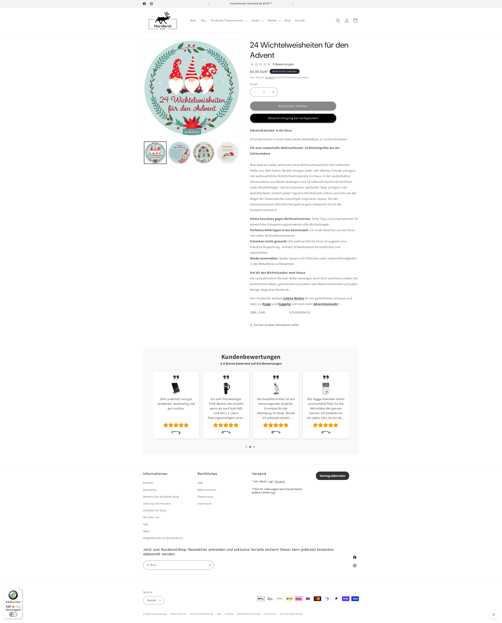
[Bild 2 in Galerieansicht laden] (179, 153)
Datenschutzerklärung (201, 613)
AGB (200, 482)
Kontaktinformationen (248, 613)
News (146, 531)
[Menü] (19, 590)
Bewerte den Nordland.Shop (161, 496)
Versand (270, 77)
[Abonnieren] (209, 565)
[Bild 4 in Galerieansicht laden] (228, 153)
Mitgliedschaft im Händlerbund (163, 538)
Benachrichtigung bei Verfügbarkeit (293, 118)
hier (273, 492)
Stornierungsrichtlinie (291, 613)
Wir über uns (151, 517)
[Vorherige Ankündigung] (209, 3)
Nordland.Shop (159, 613)
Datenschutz (205, 496)
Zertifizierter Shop (154, 510)
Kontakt (148, 482)
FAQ (145, 524)
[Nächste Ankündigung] (292, 3)
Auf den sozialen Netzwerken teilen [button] (276, 325)
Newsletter (150, 490)
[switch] (13, 614)
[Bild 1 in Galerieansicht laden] (155, 153)
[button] (228, 20)
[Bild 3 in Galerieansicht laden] (204, 153)
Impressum (204, 503)
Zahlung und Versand (156, 503)
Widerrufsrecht (206, 490)
